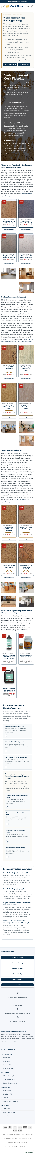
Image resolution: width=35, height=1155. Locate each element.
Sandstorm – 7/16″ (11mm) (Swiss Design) (26, 407)
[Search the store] (28, 6)
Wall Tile (5, 1097)
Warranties (6, 1116)
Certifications (7, 1108)
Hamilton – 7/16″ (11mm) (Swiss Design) (26, 368)
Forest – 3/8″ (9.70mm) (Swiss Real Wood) (9, 407)
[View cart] (32, 6)
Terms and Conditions (14, 1134)
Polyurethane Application (10, 1101)
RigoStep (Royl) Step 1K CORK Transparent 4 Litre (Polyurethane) (9, 690)
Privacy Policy (9, 1138)
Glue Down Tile (7, 1094)
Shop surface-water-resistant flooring (19, 341)
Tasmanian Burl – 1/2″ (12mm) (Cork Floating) (26, 567)
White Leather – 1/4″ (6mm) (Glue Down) (26, 256)
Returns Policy (27, 1134)
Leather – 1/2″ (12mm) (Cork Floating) (26, 528)
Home (3, 1134)
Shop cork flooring (10, 64)
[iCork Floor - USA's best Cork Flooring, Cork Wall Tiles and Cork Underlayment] (14, 6)
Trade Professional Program (17, 1142)
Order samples (24, 64)
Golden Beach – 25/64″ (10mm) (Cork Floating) (9, 529)
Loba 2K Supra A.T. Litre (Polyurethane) (26, 655)
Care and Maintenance (10, 1083)
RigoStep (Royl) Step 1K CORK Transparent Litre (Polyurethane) (9, 656)
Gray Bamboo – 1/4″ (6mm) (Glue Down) (9, 256)
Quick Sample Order (9, 229)
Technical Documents (9, 1112)
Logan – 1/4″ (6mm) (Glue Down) (9, 222)
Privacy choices (29, 1152)
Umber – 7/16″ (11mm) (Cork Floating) (9, 367)
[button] (3, 6)
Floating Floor (7, 1090)
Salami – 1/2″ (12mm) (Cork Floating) (9, 566)
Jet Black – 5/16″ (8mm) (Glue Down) (26, 222)
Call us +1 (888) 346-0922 (23, 1138)
